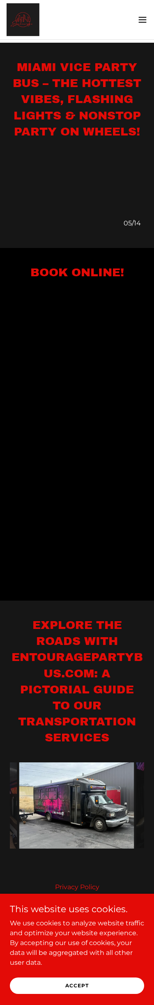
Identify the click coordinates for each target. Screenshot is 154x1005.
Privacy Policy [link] (77, 887)
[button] (142, 19)
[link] (23, 19)
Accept (77, 985)
